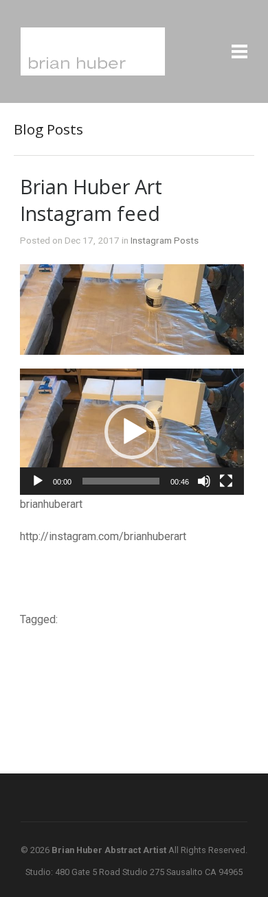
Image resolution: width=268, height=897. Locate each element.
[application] (132, 431)
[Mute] (204, 481)
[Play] (38, 481)
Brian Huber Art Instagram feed (91, 199)
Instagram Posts (165, 240)
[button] (131, 431)
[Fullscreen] (226, 481)
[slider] (120, 481)
